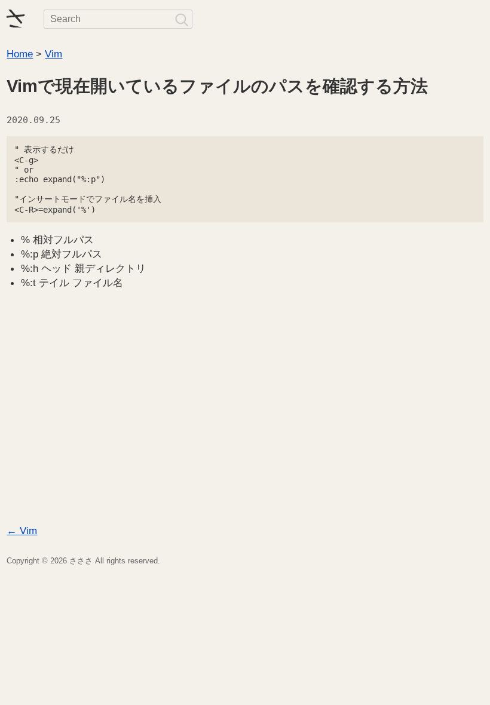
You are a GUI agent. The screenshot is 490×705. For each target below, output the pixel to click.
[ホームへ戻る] (15, 19)
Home (20, 54)
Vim (53, 54)
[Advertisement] (245, 412)
